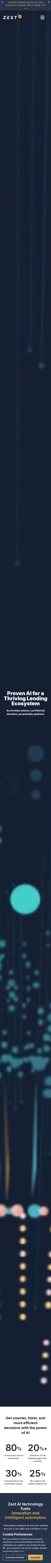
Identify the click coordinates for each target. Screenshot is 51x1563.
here (22, 1551)
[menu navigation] (42, 17)
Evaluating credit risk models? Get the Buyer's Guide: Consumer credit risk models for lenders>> (25, 5)
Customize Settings (15, 1557)
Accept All (35, 1557)
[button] (2, 2)
